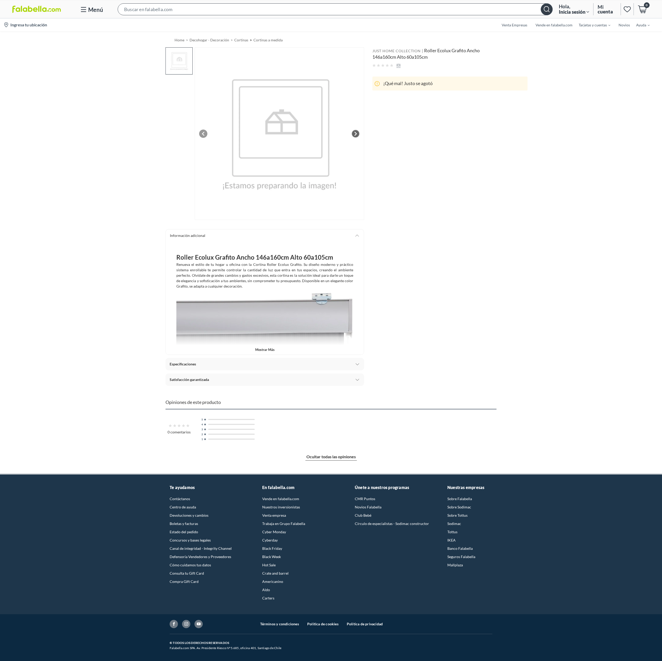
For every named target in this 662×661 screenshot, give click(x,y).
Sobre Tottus (457, 515)
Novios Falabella (368, 507)
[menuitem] (591, 25)
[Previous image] (203, 134)
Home (179, 40)
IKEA (451, 540)
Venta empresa (274, 515)
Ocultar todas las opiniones (331, 456)
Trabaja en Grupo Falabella (283, 523)
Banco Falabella (460, 548)
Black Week (271, 556)
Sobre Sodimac (459, 507)
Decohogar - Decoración (209, 40)
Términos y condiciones (279, 624)
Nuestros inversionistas (281, 507)
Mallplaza (455, 565)
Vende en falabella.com (280, 499)
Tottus (452, 532)
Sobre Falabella (459, 499)
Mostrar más (265, 350)
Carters (268, 598)
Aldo (266, 590)
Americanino (272, 581)
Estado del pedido (184, 532)
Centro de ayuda (183, 507)
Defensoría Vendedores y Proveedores (200, 556)
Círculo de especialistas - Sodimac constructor (392, 523)
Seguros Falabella (461, 556)
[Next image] (355, 134)
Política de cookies (322, 624)
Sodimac (454, 523)
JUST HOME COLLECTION (396, 51)
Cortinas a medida (268, 40)
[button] (335, 9)
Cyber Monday (274, 532)
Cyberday (270, 540)
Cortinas (241, 40)
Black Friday (272, 548)
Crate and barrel (275, 573)
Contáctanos (180, 499)
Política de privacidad (365, 624)
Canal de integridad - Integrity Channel (201, 548)
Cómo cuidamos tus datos (190, 565)
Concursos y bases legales (190, 540)
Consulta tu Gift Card (187, 573)
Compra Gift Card (184, 581)
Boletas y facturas (184, 523)
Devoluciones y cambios (189, 515)
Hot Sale (269, 565)
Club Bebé (363, 515)
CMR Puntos (365, 499)
